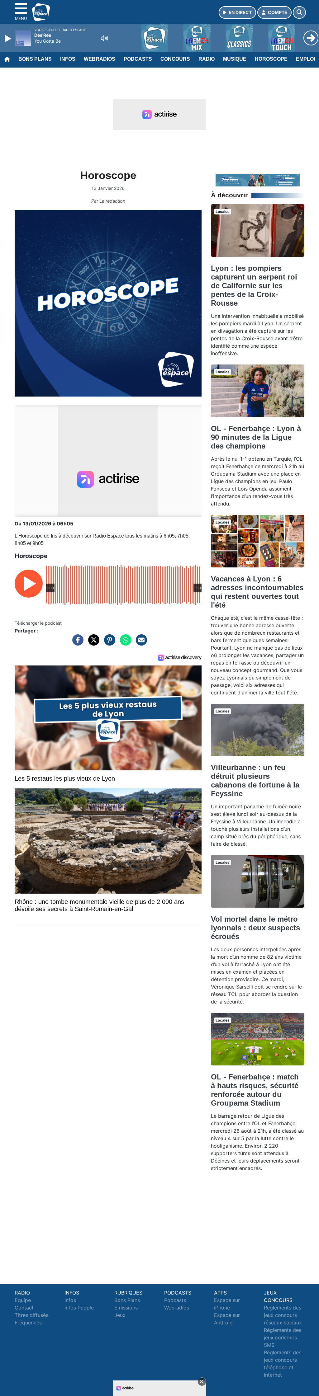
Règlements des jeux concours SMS (282, 1337)
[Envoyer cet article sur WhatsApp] (124, 643)
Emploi (305, 59)
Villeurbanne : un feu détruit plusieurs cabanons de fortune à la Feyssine (255, 780)
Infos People (79, 1307)
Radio (206, 59)
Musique (234, 59)
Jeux (120, 1315)
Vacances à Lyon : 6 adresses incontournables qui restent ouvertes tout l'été (257, 592)
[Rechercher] (299, 12)
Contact (24, 1307)
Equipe (23, 1300)
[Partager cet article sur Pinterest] (108, 643)
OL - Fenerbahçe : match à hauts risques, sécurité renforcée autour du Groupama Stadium (255, 1090)
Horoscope (271, 59)
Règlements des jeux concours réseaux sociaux (283, 1315)
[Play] (8, 38)
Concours (175, 59)
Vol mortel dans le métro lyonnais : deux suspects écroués (255, 928)
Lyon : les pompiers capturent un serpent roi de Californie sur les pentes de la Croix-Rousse (254, 285)
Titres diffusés (31, 1315)
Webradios (99, 59)
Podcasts (138, 59)
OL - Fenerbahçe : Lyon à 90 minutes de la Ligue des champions (256, 437)
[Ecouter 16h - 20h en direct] (258, 179)
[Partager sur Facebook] (76, 643)
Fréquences (28, 1322)
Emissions (126, 1307)
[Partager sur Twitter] (92, 643)
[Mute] (104, 38)
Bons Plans (35, 59)
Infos (67, 59)
